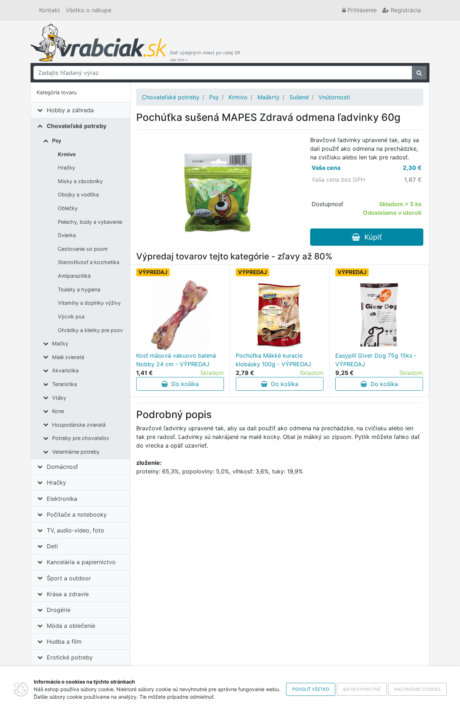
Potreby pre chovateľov (80, 438)
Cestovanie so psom (83, 249)
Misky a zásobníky (80, 181)
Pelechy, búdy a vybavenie (90, 222)
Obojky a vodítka (78, 194)
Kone (58, 411)
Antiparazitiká (74, 276)
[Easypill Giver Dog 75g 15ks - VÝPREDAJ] (379, 315)
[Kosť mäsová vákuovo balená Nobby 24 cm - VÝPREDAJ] (180, 315)
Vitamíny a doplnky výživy (89, 303)
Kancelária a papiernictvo (81, 562)
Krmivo (67, 154)
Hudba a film (64, 641)
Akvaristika (65, 370)
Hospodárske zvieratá (79, 425)
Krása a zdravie (68, 594)
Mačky (60, 343)
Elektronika (62, 498)
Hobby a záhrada (70, 110)
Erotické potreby (70, 657)
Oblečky (68, 208)
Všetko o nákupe (88, 10)
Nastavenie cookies (417, 689)
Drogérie (58, 609)
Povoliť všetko (310, 689)
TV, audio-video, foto (75, 530)
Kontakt (49, 10)
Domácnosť (62, 466)
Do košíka (183, 383)
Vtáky (59, 398)
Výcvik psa (71, 316)
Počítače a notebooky (77, 514)
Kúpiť (371, 237)
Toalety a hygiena (79, 289)
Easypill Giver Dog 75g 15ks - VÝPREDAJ (376, 360)
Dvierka (67, 235)
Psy (56, 140)
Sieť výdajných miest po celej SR (205, 56)
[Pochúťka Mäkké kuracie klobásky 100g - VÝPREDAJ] (280, 315)
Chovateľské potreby (76, 126)
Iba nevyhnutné (362, 689)
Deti (52, 546)
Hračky (66, 167)
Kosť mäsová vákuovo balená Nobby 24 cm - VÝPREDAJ (176, 360)
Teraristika (64, 384)
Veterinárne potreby (76, 452)
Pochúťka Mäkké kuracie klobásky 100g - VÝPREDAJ (273, 360)
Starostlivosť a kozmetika (88, 262)
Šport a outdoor (69, 578)
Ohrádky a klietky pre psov (90, 330)
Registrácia (405, 10)
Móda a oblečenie (71, 625)
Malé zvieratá (68, 357)
